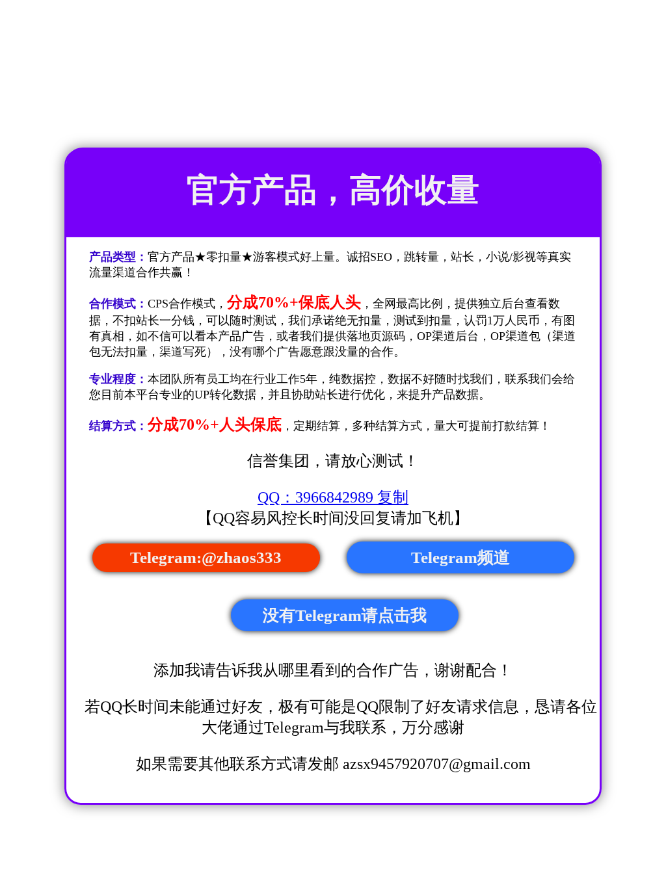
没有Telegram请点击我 (345, 615)
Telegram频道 (460, 557)
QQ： (333, 497)
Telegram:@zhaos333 (206, 557)
